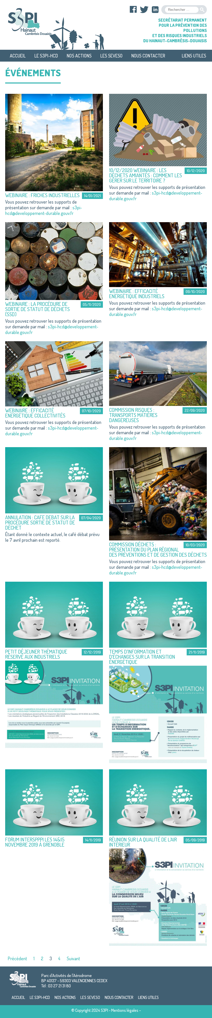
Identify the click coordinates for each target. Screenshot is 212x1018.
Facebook (133, 9)
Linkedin (155, 9)
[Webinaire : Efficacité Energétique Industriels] (158, 254)
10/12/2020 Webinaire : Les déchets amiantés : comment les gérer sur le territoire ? (145, 175)
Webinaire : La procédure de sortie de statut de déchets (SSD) (37, 309)
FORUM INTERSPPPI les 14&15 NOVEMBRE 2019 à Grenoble (34, 842)
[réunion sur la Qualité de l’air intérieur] (158, 802)
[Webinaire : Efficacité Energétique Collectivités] (54, 373)
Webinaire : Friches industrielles (42, 195)
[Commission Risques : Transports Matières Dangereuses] (158, 373)
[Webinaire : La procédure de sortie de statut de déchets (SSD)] (54, 260)
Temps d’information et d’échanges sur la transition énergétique (142, 656)
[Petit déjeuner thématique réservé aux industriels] (54, 614)
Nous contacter (148, 56)
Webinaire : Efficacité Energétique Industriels (136, 293)
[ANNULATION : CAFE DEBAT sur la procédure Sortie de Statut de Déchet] (54, 479)
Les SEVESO (111, 56)
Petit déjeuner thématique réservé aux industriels (36, 654)
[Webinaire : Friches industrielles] (54, 142)
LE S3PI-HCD (46, 56)
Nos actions (79, 56)
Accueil (18, 56)
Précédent (17, 958)
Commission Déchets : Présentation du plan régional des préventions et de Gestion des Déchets (158, 549)
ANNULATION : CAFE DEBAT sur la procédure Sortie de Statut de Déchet (40, 522)
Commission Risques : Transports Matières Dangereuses (133, 414)
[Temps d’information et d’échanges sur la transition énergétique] (158, 614)
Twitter (144, 9)
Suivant (73, 958)
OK (202, 9)
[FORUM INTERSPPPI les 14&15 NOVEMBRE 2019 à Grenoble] (54, 802)
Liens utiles (194, 56)
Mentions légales (124, 1010)
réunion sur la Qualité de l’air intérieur (143, 842)
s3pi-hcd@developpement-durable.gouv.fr (43, 210)
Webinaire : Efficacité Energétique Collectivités (35, 413)
